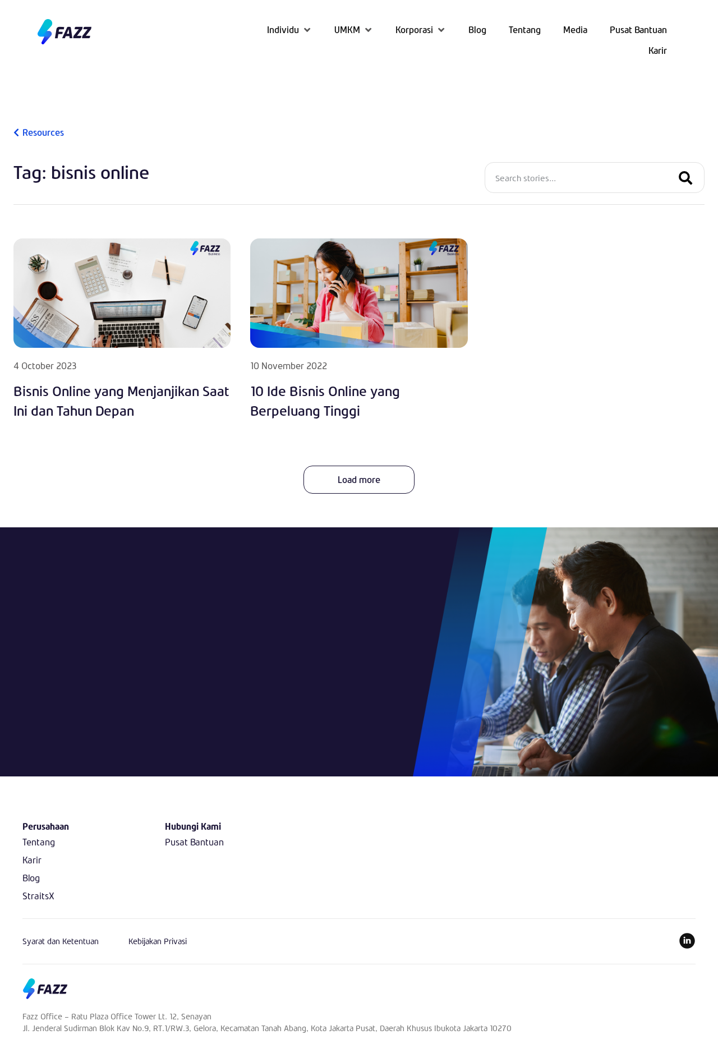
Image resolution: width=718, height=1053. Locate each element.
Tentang (38, 842)
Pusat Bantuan (194, 842)
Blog (31, 878)
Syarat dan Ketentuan (60, 941)
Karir (32, 860)
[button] (289, 29)
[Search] (685, 177)
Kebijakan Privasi (157, 941)
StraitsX (38, 896)
